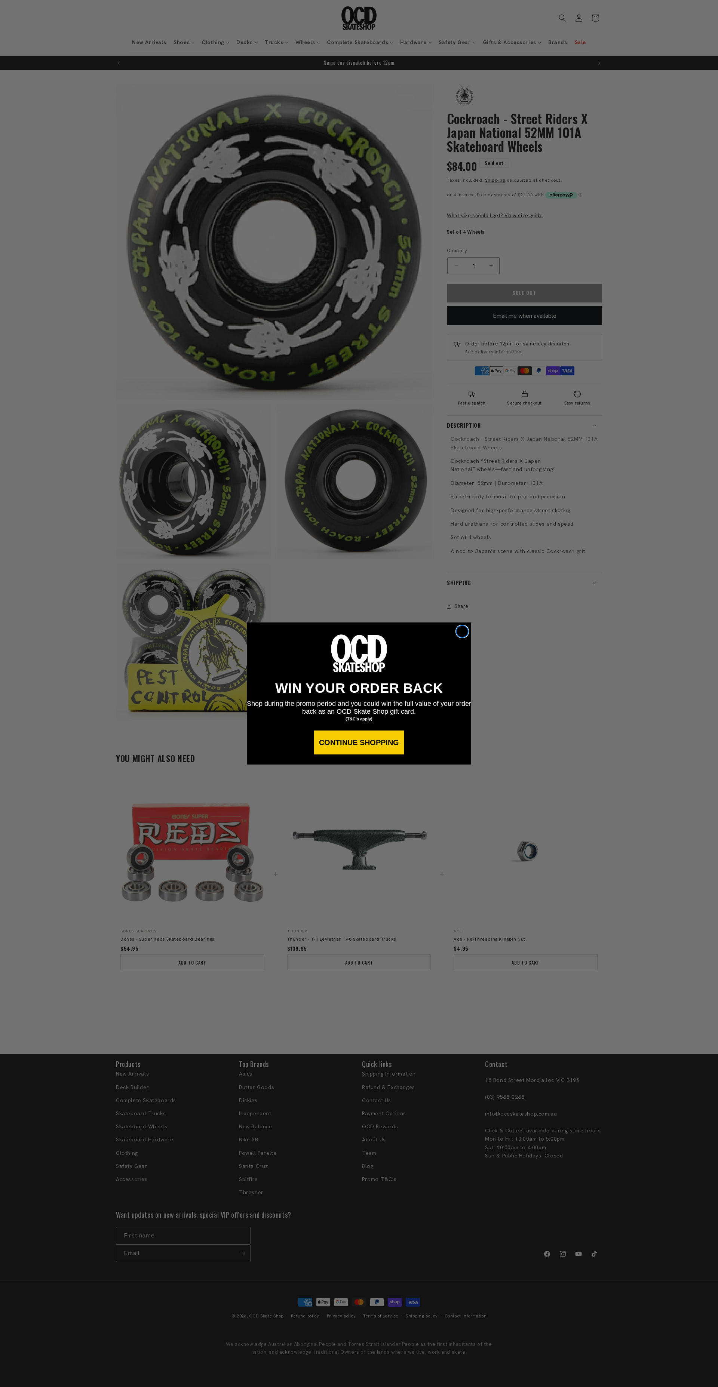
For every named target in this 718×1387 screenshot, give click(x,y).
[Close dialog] (462, 631)
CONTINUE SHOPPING (359, 742)
